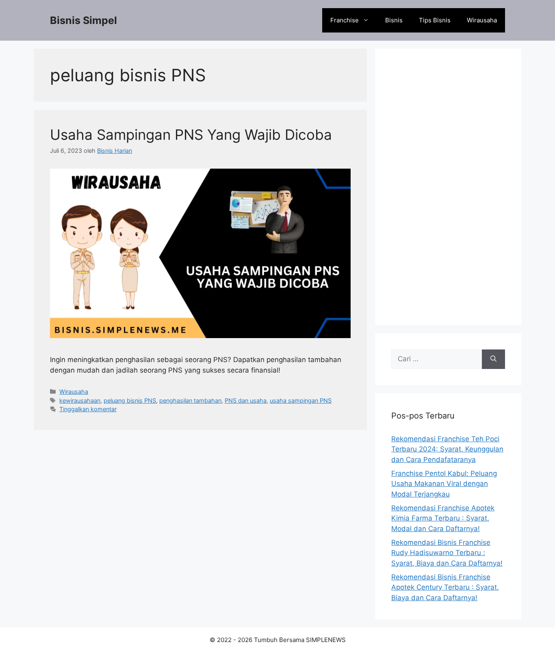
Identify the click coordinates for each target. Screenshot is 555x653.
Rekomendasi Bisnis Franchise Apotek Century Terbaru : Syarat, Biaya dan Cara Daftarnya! (445, 587)
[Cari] (493, 359)
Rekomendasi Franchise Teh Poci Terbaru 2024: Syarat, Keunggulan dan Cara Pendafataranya (447, 449)
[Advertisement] (448, 187)
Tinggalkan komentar (88, 409)
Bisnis (394, 20)
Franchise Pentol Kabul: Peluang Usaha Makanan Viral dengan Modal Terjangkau (444, 483)
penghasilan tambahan (190, 400)
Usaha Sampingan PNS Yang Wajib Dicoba (191, 134)
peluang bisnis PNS (130, 400)
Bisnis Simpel (83, 20)
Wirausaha (482, 20)
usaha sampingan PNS (301, 400)
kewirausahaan (79, 400)
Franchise (344, 20)
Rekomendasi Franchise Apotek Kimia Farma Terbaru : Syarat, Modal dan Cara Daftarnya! (442, 518)
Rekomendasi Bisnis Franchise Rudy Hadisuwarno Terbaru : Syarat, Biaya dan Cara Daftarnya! (447, 552)
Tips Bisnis (435, 20)
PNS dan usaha (246, 400)
